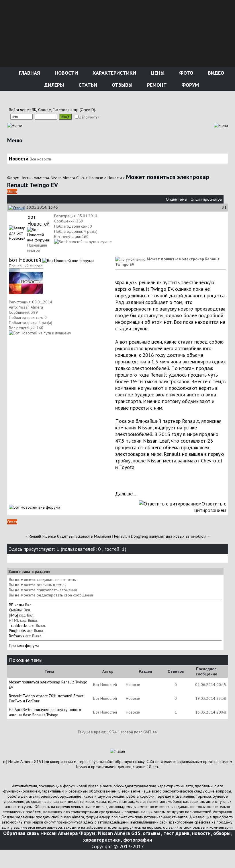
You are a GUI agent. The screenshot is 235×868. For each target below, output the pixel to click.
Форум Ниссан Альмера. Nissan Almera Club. (46, 177)
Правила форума (24, 645)
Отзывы (121, 85)
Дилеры (53, 85)
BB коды (16, 604)
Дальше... (125, 493)
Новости (65, 72)
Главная (28, 72)
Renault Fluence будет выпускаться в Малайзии (70, 536)
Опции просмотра (206, 199)
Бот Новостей (38, 220)
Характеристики (113, 72)
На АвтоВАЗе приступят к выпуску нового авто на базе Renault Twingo (45, 712)
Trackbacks (18, 625)
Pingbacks (17, 630)
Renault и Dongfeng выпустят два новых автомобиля (160, 536)
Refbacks (16, 635)
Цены (156, 72)
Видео (215, 72)
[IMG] (13, 615)
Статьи (87, 85)
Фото (185, 72)
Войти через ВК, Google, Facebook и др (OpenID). (52, 109)
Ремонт (156, 85)
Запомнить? (89, 117)
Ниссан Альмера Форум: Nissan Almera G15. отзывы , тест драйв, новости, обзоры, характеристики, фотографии (136, 836)
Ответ (12, 191)
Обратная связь (21, 833)
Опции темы (176, 199)
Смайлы (15, 610)
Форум (189, 85)
